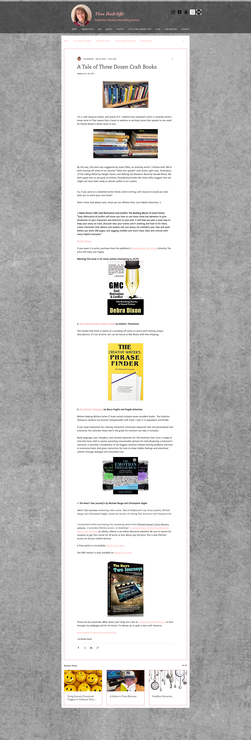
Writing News (146, 41)
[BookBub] (198, 12)
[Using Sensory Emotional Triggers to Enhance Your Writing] (83, 680)
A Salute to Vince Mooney (123, 696)
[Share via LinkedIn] (91, 647)
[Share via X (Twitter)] (85, 647)
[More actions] (172, 58)
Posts (66, 41)
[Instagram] (173, 12)
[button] (183, 41)
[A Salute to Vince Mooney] (125, 680)
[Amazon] (186, 12)
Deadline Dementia (162, 696)
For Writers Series (103, 41)
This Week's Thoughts (82, 41)
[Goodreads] (192, 12)
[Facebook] (179, 12)
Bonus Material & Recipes (126, 41)
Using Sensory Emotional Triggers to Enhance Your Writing (80, 698)
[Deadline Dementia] (168, 680)
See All (184, 665)
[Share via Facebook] (78, 647)
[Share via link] (97, 647)
